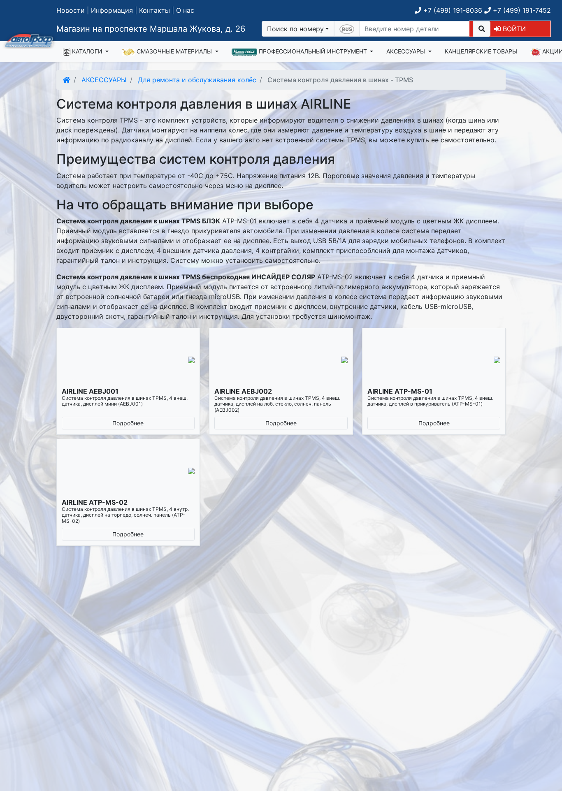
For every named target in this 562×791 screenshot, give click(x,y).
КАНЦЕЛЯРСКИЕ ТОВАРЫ (481, 51)
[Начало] (66, 80)
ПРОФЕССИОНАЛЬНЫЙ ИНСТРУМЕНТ (313, 51)
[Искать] (481, 29)
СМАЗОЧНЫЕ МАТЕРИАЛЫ (174, 51)
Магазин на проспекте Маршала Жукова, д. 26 (150, 29)
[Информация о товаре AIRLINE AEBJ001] (128, 360)
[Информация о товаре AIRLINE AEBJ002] (281, 360)
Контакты (154, 10)
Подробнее (128, 423)
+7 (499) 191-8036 (451, 10)
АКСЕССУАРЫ (406, 51)
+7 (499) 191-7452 (521, 10)
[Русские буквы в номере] (347, 29)
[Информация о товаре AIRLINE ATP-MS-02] (128, 471)
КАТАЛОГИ (87, 51)
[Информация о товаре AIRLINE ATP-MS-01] (434, 360)
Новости (70, 10)
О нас (185, 10)
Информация (112, 10)
